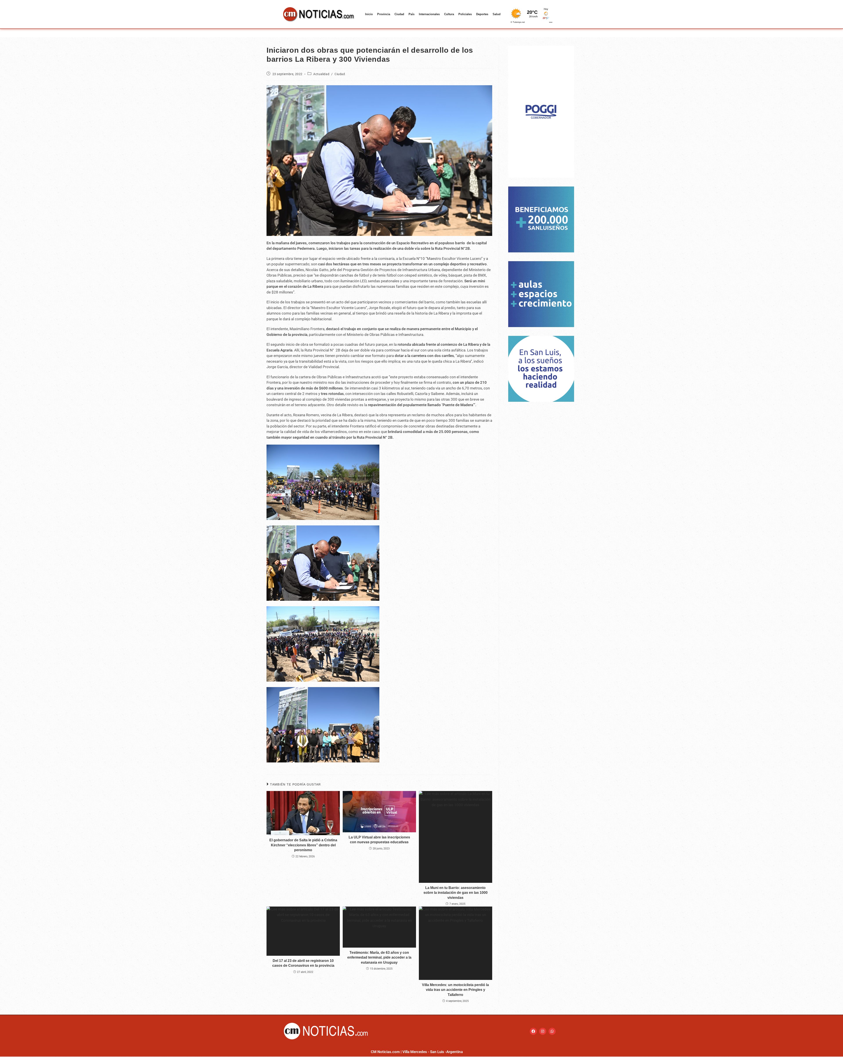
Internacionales (429, 14)
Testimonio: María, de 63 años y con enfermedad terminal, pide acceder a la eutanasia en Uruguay (379, 957)
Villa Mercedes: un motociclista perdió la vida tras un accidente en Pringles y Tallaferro (455, 990)
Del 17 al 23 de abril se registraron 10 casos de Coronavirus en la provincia (303, 963)
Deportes (482, 14)
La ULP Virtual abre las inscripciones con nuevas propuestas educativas (379, 839)
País (411, 14)
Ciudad (399, 14)
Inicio (369, 14)
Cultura (449, 14)
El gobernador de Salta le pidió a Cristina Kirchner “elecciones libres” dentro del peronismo (303, 845)
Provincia (383, 14)
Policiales (465, 14)
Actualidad (321, 74)
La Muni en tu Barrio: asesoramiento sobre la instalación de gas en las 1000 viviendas (455, 893)
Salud (497, 14)
